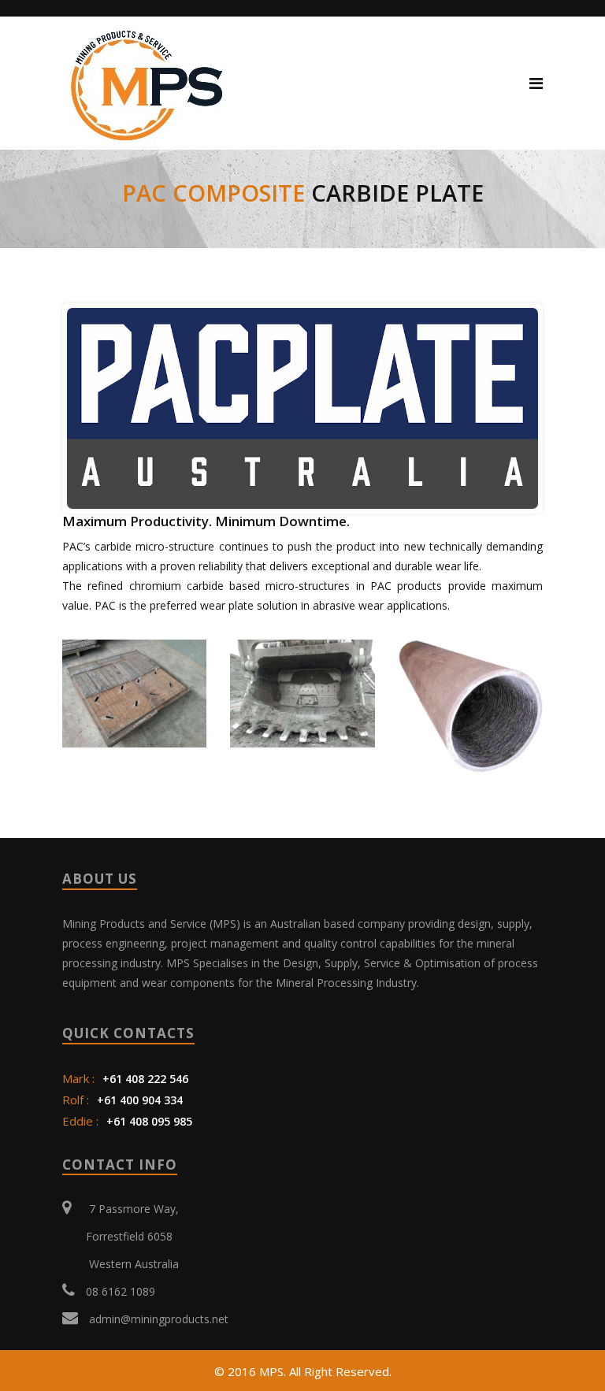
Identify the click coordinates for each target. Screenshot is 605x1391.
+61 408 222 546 (145, 1078)
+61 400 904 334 (140, 1099)
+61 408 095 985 (147, 1121)
